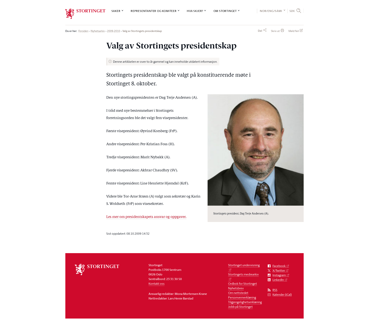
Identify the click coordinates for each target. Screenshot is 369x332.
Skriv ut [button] (275, 31)
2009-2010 (113, 31)
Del (260, 31)
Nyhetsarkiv (98, 31)
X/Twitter (279, 270)
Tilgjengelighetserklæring (245, 302)
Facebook (279, 266)
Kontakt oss (157, 283)
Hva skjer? (195, 11)
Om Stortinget (225, 11)
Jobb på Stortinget (240, 306)
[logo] (85, 13)
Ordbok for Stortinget (242, 283)
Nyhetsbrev (236, 288)
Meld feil (293, 31)
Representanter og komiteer (154, 11)
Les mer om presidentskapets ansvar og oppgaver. (146, 217)
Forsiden (83, 31)
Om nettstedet (238, 293)
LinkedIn (278, 279)
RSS (275, 290)
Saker (116, 11)
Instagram (279, 275)
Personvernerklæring (242, 297)
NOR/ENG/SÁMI (271, 11)
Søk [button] (292, 11)
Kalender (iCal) (282, 294)
